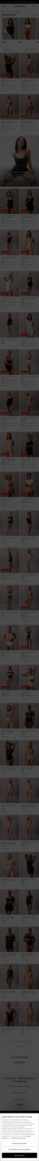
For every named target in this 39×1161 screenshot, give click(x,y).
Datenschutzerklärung (19, 1138)
